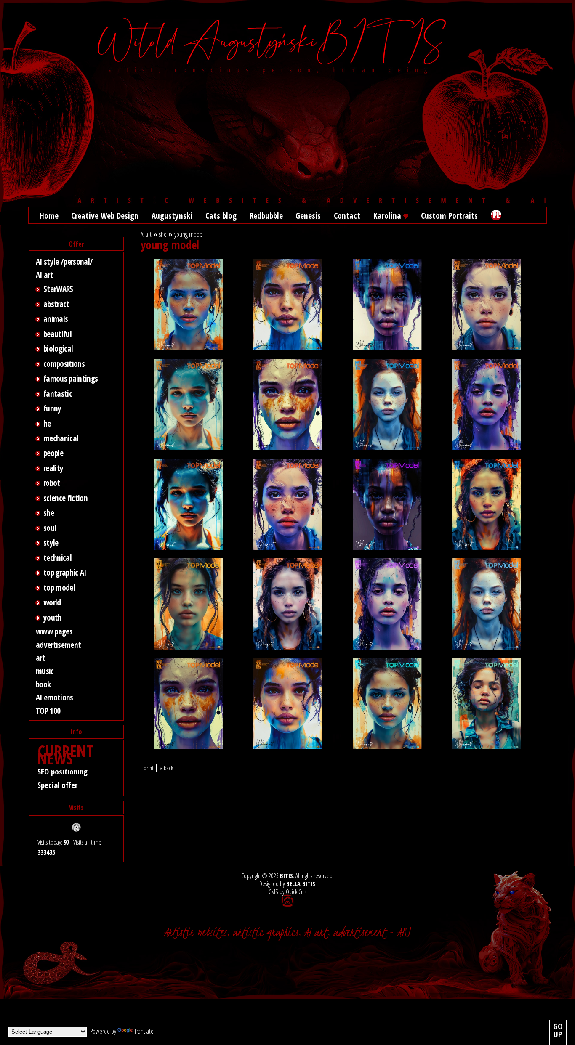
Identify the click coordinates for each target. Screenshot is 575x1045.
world (52, 602)
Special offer (57, 785)
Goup (558, 1030)
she (48, 512)
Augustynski (172, 215)
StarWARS (58, 288)
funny (52, 408)
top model (59, 587)
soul (49, 527)
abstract (56, 304)
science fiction (65, 498)
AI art (44, 275)
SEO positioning (62, 771)
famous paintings (70, 378)
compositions (64, 363)
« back (166, 768)
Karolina (388, 215)
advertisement (58, 644)
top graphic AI (64, 572)
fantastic (57, 393)
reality (53, 468)
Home (49, 215)
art (40, 657)
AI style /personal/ (64, 261)
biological (58, 348)
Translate (144, 1031)
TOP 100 (48, 710)
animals (55, 318)
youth (52, 617)
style (51, 542)
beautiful (57, 333)
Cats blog (221, 215)
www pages (54, 631)
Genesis (308, 215)
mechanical (60, 438)
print (148, 768)
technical (57, 557)
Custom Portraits (449, 215)
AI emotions (54, 697)
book (43, 684)
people (53, 453)
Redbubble (266, 215)
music (45, 670)
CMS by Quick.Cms (287, 892)
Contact (347, 215)
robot (51, 482)
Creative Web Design (104, 215)
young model (189, 234)
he (47, 423)
